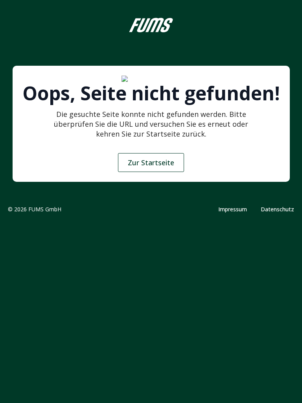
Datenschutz (277, 209)
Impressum (232, 209)
